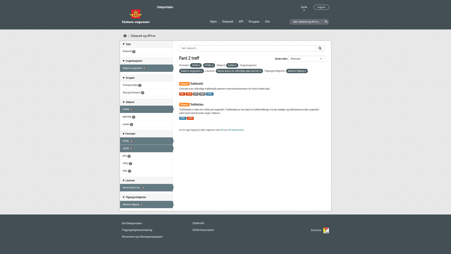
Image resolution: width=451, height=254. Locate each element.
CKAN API (198, 223)
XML (182, 94)
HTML (209, 94)
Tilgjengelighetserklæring (137, 230)
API (241, 21)
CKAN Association (203, 230)
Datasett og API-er (143, 36)
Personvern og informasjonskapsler (142, 236)
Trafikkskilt (196, 83)
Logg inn (321, 7)
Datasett (227, 21)
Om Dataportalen (132, 223)
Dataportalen (165, 7)
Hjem (213, 21)
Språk (304, 7)
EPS (195, 94)
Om (267, 21)
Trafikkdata (196, 104)
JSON (189, 94)
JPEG (202, 94)
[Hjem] (125, 36)
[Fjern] (199, 65)
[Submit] (320, 48)
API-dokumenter (235, 130)
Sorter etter (281, 58)
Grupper (254, 21)
